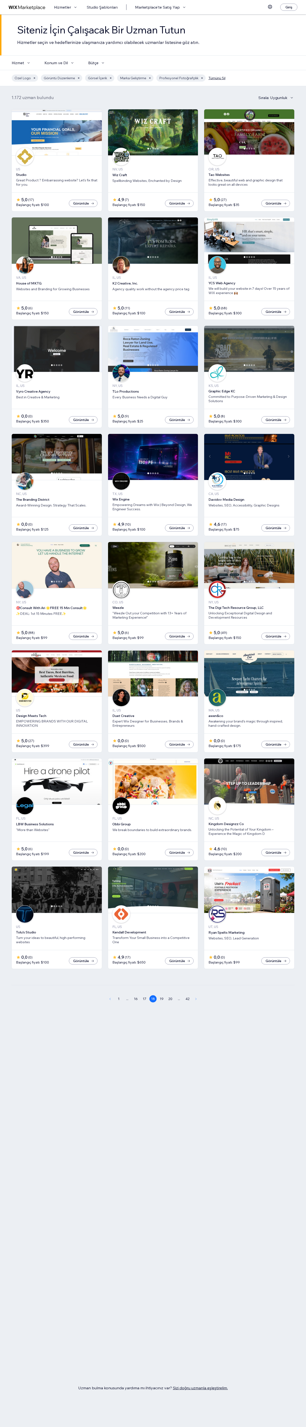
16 (136, 999)
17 (144, 999)
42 (188, 999)
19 (162, 999)
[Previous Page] (110, 998)
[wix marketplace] (27, 7)
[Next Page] (196, 998)
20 (170, 999)
